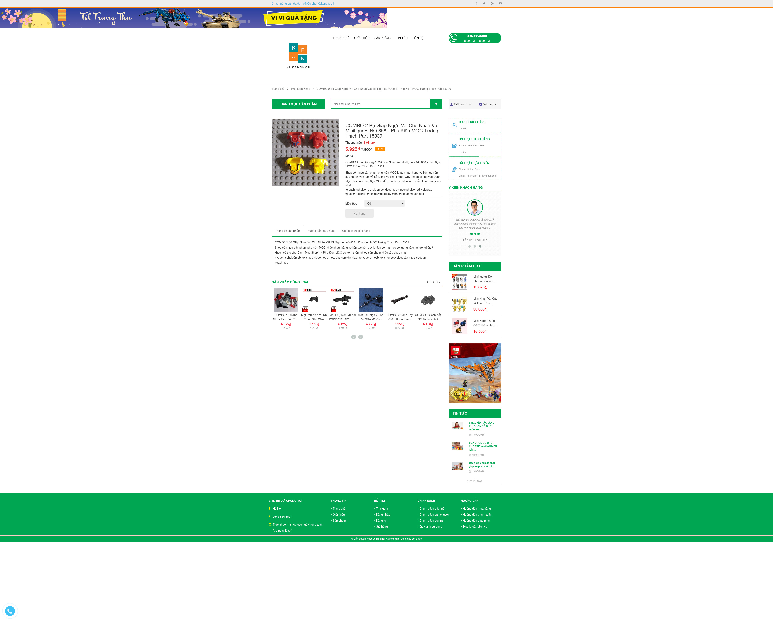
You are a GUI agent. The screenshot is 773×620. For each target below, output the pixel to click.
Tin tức (402, 38)
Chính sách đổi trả (431, 520)
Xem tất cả (433, 282)
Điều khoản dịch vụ (475, 526)
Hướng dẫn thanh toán (477, 514)
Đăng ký (381, 520)
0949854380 (477, 35)
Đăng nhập (383, 514)
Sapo (419, 538)
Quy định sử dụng (431, 526)
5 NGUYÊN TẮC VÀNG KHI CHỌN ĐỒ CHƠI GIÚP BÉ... (481, 426)
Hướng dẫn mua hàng (477, 508)
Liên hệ (417, 38)
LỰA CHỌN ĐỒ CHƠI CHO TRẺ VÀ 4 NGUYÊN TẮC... (483, 446)
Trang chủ (341, 38)
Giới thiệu (362, 38)
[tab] (288, 230)
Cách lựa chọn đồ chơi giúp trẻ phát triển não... (482, 464)
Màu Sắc (351, 203)
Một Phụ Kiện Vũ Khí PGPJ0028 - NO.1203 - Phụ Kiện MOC (343, 319)
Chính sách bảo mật (432, 508)
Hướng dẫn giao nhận (477, 520)
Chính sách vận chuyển (435, 514)
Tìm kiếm (382, 508)
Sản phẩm (382, 38)
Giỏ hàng (382, 526)
